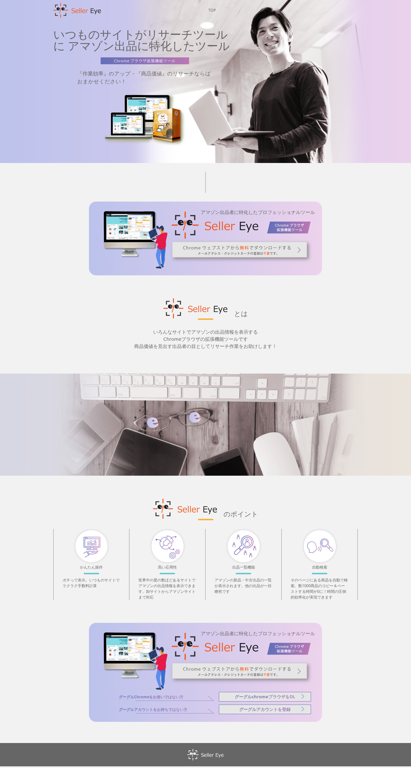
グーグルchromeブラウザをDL (265, 696)
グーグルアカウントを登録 (265, 709)
